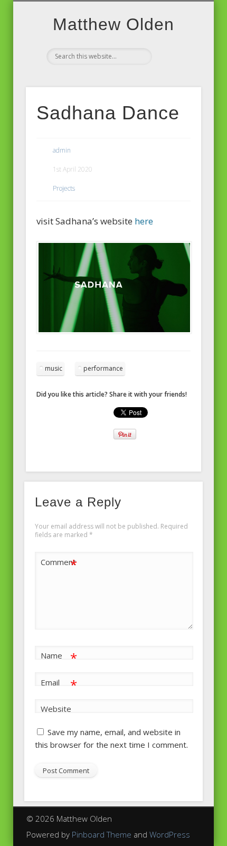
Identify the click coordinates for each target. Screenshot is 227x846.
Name (59, 657)
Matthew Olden (113, 24)
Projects (64, 188)
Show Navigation (175, 94)
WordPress (169, 834)
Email (59, 684)
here (144, 221)
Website (56, 708)
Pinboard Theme (101, 834)
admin (62, 150)
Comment (59, 563)
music (53, 368)
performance (103, 368)
